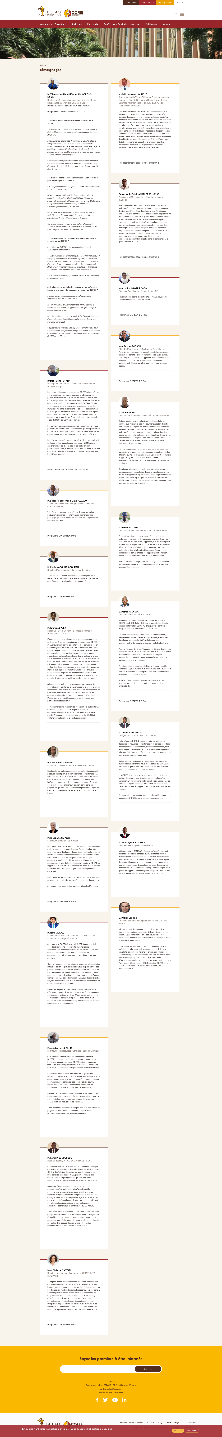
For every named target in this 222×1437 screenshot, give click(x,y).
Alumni (166, 24)
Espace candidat (130, 2)
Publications (151, 24)
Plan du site (191, 1423)
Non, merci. (192, 1431)
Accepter (178, 1431)
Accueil (43, 65)
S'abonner (148, 1369)
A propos (45, 24)
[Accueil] (61, 12)
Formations (60, 24)
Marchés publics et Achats (131, 1423)
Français (179, 3)
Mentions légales (174, 1423)
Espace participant (165, 2)
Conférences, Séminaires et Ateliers (122, 24)
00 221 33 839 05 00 (114, 1392)
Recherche (76, 24)
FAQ (160, 1423)
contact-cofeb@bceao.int (111, 1389)
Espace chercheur (147, 2)
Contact (150, 1423)
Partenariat (93, 24)
